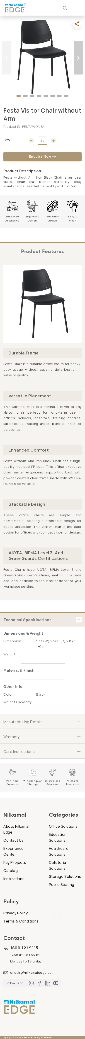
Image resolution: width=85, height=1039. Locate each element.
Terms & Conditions (21, 921)
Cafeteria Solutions (57, 865)
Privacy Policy (15, 913)
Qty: (7, 139)
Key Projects (14, 862)
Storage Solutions (65, 876)
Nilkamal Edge (26, 1037)
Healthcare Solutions (59, 851)
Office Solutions (63, 826)
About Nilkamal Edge (16, 829)
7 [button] (59, 97)
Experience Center (13, 851)
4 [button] (39, 97)
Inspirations (13, 878)
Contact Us (13, 840)
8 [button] (66, 97)
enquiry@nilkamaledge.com (32, 972)
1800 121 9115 (24, 947)
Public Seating (61, 884)
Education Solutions (58, 837)
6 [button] (52, 97)
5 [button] (46, 97)
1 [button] (18, 97)
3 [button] (32, 97)
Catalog (10, 870)
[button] (77, 8)
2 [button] (25, 97)
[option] (42, 58)
